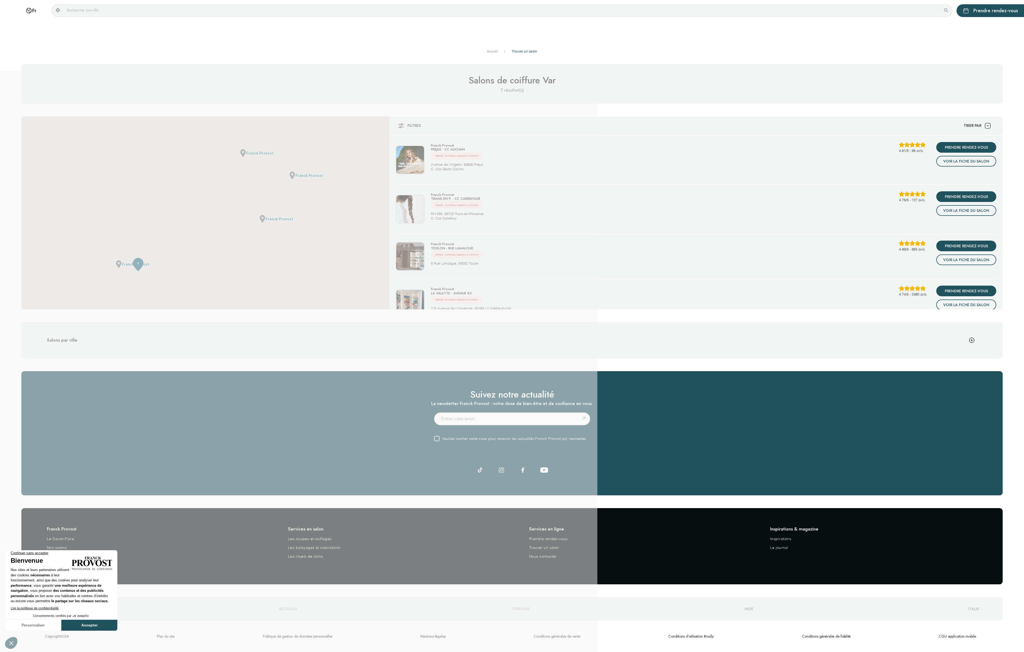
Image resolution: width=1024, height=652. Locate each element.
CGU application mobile (957, 636)
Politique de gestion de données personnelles (297, 636)
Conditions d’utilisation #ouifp (691, 636)
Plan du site (165, 636)
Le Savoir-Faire (60, 539)
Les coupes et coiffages (310, 539)
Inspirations (780, 539)
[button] (292, 176)
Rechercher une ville (82, 10)
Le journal (779, 548)
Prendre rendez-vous (548, 539)
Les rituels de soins (305, 556)
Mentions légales (433, 636)
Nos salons (57, 548)
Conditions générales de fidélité (826, 636)
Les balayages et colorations (314, 548)
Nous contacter (543, 556)
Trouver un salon (544, 548)
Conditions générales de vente (557, 636)
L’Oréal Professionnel (66, 556)
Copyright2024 (57, 636)
